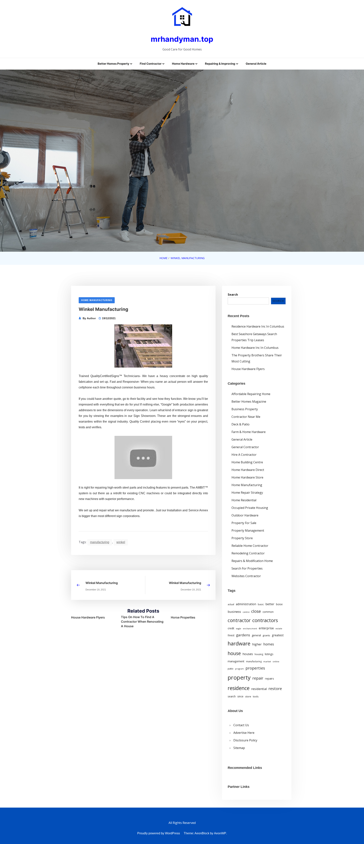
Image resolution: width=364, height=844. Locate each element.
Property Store (242, 538)
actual (231, 604)
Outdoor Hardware (244, 515)
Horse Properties (183, 617)
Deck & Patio (240, 424)
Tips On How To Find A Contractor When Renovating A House (142, 621)
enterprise (266, 628)
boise (279, 604)
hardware (239, 643)
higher (257, 644)
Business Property (244, 409)
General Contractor (245, 447)
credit (231, 628)
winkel (120, 542)
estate (278, 628)
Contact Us (241, 725)
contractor (239, 620)
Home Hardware (183, 63)
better (269, 604)
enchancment (250, 628)
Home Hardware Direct (247, 470)
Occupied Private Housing (249, 508)
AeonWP (220, 833)
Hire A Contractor (244, 455)
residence (238, 688)
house (234, 653)
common (268, 612)
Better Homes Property (113, 63)
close (256, 611)
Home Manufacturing (96, 300)
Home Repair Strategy (247, 492)
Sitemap (239, 748)
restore (275, 688)
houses (247, 654)
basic (261, 604)
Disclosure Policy (245, 740)
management (236, 661)
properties (255, 668)
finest (231, 635)
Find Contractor (151, 63)
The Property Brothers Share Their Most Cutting (256, 358)
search (232, 696)
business (234, 611)
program (239, 668)
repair (257, 678)
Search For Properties (247, 568)
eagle (238, 628)
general (256, 635)
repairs (269, 678)
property (239, 677)
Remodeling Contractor (248, 553)
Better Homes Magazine (248, 401)
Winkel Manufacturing (102, 583)
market (267, 661)
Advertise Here (243, 733)
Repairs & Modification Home (252, 561)
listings (269, 654)
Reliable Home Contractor (249, 546)
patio (230, 668)
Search (233, 294)
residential (259, 689)
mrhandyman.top (182, 39)
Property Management (247, 530)
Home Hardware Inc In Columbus (254, 348)
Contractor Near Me (245, 417)
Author (91, 318)
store (248, 696)
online (276, 661)
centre (246, 612)
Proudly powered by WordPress (158, 833)
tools (256, 696)
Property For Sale (243, 523)
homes (268, 644)
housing (259, 654)
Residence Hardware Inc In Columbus (257, 326)
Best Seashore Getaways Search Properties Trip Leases (254, 337)
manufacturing (99, 542)
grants (266, 635)
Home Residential (243, 500)
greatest (278, 635)
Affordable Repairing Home (250, 394)
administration (246, 604)
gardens (243, 635)
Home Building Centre (247, 462)
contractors (265, 620)
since (240, 696)
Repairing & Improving (220, 63)
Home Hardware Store (247, 477)
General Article (256, 63)
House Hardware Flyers (88, 617)
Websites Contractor (246, 576)
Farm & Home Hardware (248, 432)
